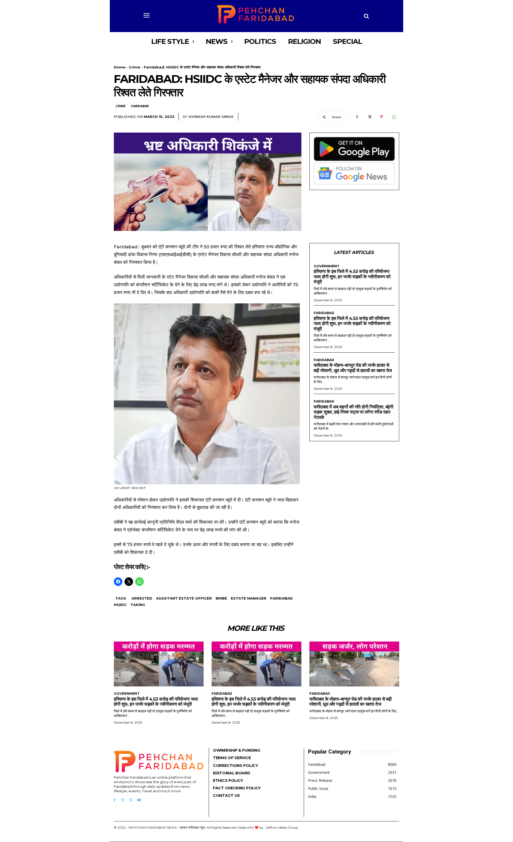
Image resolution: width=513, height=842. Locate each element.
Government (326, 266)
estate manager (248, 598)
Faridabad (140, 106)
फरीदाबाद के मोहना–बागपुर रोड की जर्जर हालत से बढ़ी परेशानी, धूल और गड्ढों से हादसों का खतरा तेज (353, 367)
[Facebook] (357, 116)
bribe (221, 598)
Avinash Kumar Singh (211, 116)
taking (137, 604)
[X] (369, 116)
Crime (134, 67)
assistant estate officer (184, 598)
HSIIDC (120, 604)
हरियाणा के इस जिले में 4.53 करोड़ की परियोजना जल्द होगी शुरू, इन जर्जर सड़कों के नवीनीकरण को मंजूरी (352, 276)
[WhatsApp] (393, 116)
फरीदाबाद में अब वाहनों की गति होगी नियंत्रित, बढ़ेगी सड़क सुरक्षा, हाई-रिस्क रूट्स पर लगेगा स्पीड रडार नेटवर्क (353, 412)
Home (119, 67)
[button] (366, 16)
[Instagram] (123, 800)
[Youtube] (139, 800)
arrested (141, 598)
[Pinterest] (381, 116)
